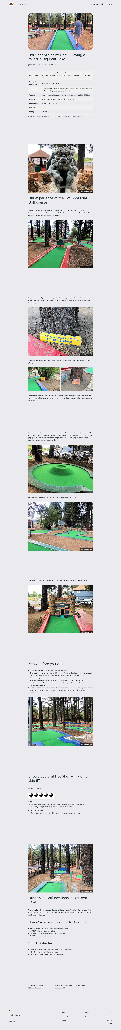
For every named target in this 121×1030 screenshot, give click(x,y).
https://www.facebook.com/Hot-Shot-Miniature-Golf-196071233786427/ (66, 95)
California (53, 65)
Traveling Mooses (21, 4)
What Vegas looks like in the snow (48, 952)
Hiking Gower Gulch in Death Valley (52, 954)
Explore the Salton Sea (44, 936)
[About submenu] (106, 4)
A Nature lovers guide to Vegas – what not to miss (54, 949)
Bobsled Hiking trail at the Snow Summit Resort (52, 928)
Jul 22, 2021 (31, 65)
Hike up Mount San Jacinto (46, 931)
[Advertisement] (60, 130)
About (103, 4)
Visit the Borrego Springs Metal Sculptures (51, 933)
